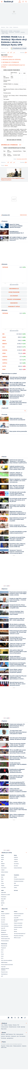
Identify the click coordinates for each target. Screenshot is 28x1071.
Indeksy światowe (4, 872)
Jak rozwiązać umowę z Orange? (18, 920)
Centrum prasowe (4, 1026)
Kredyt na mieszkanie (18, 923)
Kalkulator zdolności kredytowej (5, 969)
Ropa (2, 881)
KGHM (2, 900)
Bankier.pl (3, 27)
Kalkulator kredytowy (18, 927)
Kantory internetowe (18, 867)
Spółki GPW (3, 892)
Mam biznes (8, 1036)
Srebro (2, 883)
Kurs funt (3, 922)
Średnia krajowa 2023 (5, 938)
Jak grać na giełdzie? (5, 913)
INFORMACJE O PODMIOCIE (11, 145)
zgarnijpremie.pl (10, 1038)
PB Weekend (3, 930)
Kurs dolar (3, 917)
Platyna (2, 885)
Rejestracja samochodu (18, 935)
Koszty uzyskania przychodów (7, 964)
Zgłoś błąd (23, 1026)
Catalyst (2, 869)
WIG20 (2, 859)
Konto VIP (3, 928)
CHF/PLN (16, 861)
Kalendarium (11, 32)
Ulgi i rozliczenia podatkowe (6, 960)
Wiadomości (15, 27)
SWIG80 (2, 865)
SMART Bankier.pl (9, 1034)
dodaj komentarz (23, 214)
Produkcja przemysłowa (18, 881)
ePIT (2, 976)
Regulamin (3, 1045)
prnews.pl (3, 1036)
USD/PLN (16, 859)
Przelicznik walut (4, 924)
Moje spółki (3, 898)
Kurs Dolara (16, 863)
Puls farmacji (3, 1038)
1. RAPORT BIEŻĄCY (7, 56)
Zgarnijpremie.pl (4, 934)
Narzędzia (23, 32)
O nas (2, 1025)
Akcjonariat (14, 295)
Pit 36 (2, 949)
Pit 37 (2, 952)
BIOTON (2, 903)
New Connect (3, 867)
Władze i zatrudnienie (14, 299)
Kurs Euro (16, 865)
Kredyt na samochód (18, 925)
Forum (7, 33)
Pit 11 (2, 958)
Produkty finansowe (13, 1026)
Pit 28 (2, 956)
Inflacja (15, 877)
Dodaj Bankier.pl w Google (19, 48)
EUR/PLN (16, 857)
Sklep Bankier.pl (4, 974)
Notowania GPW (4, 31)
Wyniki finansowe (14, 292)
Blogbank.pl (3, 932)
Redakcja (10, 1025)
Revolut (15, 929)
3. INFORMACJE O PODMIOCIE (10, 62)
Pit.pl (15, 1034)
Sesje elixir (3, 966)
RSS (18, 1025)
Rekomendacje (5, 32)
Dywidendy (17, 32)
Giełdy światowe (16, 31)
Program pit (3, 947)
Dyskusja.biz (13, 1036)
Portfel (3, 33)
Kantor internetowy (4, 926)
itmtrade (6, 165)
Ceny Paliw (3, 887)
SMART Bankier (4, 962)
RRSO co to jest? (17, 937)
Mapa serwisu (4, 1028)
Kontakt (18, 1026)
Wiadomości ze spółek (5, 894)
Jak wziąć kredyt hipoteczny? (19, 933)
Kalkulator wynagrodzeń (18, 913)
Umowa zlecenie (17, 915)
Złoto (2, 877)
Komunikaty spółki (14, 306)
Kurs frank (3, 919)
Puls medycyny (22, 1036)
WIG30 (2, 857)
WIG (2, 861)
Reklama (6, 1025)
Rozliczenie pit (4, 945)
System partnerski (19, 1034)
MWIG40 (3, 863)
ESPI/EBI (10, 31)
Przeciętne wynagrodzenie (19, 879)
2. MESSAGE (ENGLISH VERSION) (11, 59)
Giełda (11, 27)
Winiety (15, 931)
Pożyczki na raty (4, 972)
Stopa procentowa (4, 936)
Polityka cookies (9, 1045)
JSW (2, 905)
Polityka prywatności (17, 1045)
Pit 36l (2, 954)
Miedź (2, 879)
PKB (15, 883)
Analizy (15, 887)
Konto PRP (16, 917)
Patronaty (15, 1025)
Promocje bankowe (5, 940)
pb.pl (18, 1036)
